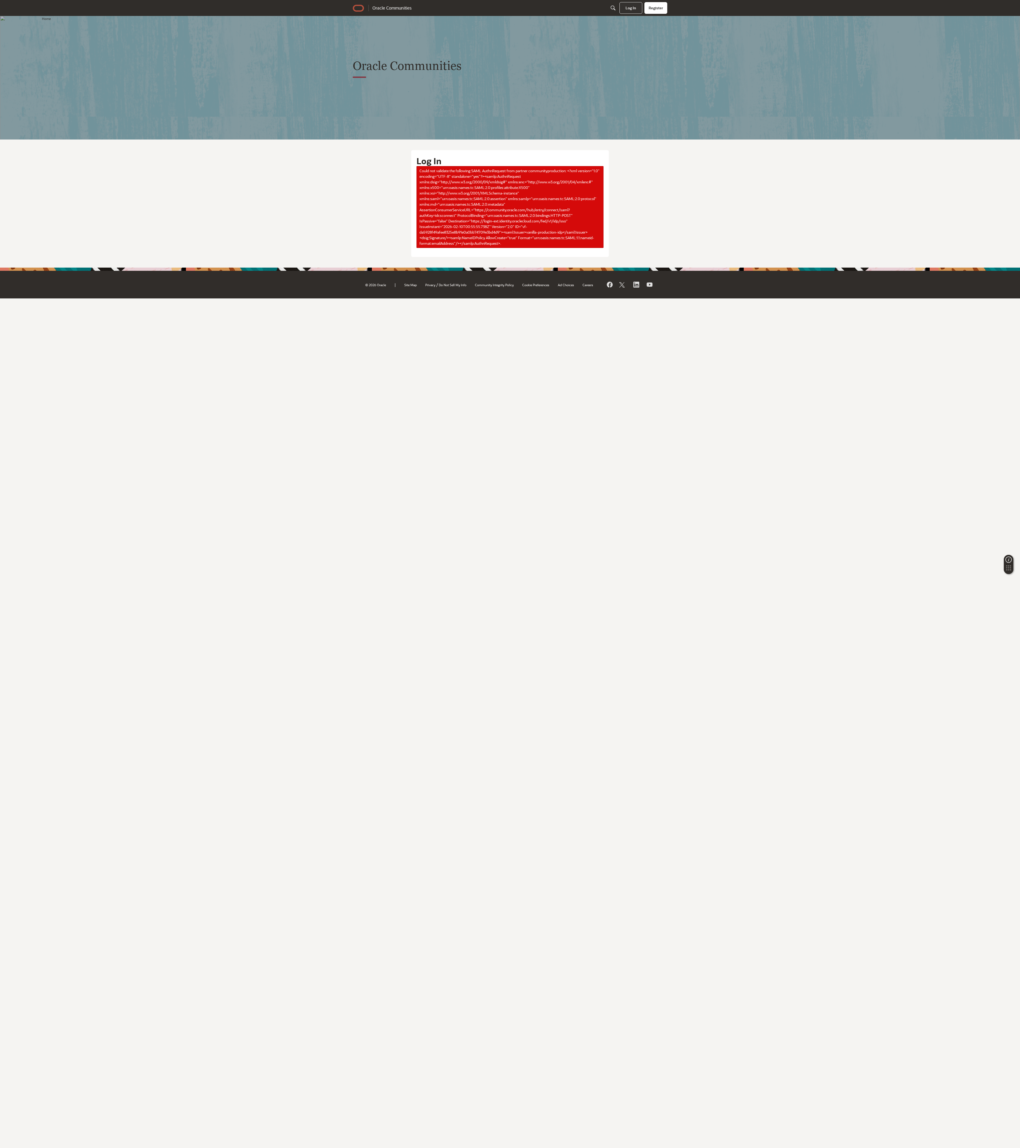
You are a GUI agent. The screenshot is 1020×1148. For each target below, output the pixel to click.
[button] (1008, 569)
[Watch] (649, 284)
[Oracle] (609, 284)
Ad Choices (566, 285)
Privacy (430, 285)
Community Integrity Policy (494, 285)
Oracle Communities (391, 8)
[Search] (613, 8)
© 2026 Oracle (375, 285)
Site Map (410, 285)
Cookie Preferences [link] (535, 285)
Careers (588, 285)
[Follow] (622, 284)
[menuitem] (630, 8)
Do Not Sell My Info (452, 285)
